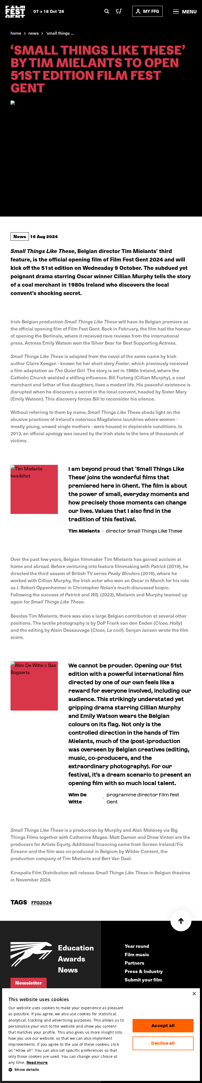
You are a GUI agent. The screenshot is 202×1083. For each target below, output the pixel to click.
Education (76, 947)
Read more (37, 1062)
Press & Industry (144, 971)
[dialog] (101, 1034)
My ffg (151, 11)
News (19, 236)
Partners (134, 962)
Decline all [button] (163, 1043)
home (16, 33)
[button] (66, 1070)
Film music (137, 954)
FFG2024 (41, 902)
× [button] (194, 994)
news (33, 33)
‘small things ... (60, 33)
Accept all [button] (163, 1025)
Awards (71, 958)
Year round (137, 946)
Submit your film (143, 979)
